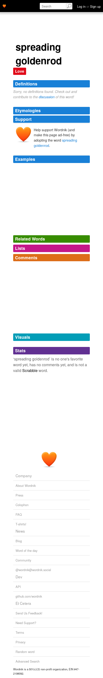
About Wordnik (26, 485)
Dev (19, 576)
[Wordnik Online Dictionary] (4, 5)
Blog (19, 541)
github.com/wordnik (29, 596)
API (18, 586)
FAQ (19, 514)
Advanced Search (28, 661)
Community (23, 560)
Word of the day (26, 550)
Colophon (22, 504)
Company (24, 475)
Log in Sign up (89, 6)
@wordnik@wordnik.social (33, 569)
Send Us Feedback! (29, 613)
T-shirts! (21, 524)
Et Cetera (23, 603)
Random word (25, 651)
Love (19, 71)
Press (19, 495)
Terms (20, 632)
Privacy (20, 642)
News (20, 531)
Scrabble (30, 370)
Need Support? (26, 622)
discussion (47, 96)
